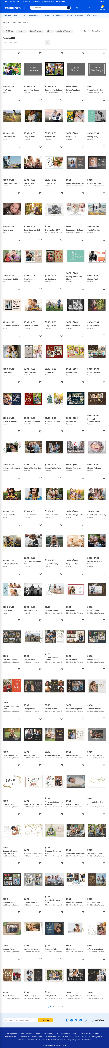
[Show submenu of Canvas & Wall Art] (64, 15)
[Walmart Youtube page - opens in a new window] (80, 1020)
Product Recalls (10, 1037)
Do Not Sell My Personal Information (52, 1040)
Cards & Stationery (34, 15)
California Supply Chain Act (27, 1040)
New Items (7, 15)
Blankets (69, 15)
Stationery (6, 22)
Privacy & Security (80, 1037)
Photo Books (79, 15)
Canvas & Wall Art (57, 15)
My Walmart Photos (48, 1)
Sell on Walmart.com (63, 1034)
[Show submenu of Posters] (49, 15)
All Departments (13, 1034)
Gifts (88, 15)
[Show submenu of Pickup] (19, 15)
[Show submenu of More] (97, 15)
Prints (23, 15)
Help (76, 8)
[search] (47, 42)
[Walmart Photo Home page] (15, 8)
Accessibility (23, 1037)
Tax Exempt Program (34, 1037)
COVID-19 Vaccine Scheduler (89, 1034)
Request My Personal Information (80, 1040)
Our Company (48, 1034)
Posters (46, 15)
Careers (37, 1034)
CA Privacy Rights (95, 1037)
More (95, 15)
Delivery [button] (20, 31)
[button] (12, 53)
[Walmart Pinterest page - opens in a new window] (76, 1020)
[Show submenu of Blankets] (72, 15)
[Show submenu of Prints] (26, 15)
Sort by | (87, 31)
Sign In (102, 1)
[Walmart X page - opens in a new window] (71, 1020)
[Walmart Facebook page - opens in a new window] (67, 1020)
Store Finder (26, 1)
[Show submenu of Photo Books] (84, 15)
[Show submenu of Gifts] (90, 15)
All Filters (9, 31)
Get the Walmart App (52, 1037)
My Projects (36, 1)
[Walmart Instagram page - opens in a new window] (85, 1020)
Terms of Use (66, 1037)
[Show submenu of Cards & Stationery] (41, 15)
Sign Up (46, 1020)
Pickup (15, 15)
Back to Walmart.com (12, 1)
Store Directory (26, 1034)
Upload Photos (60, 1)
